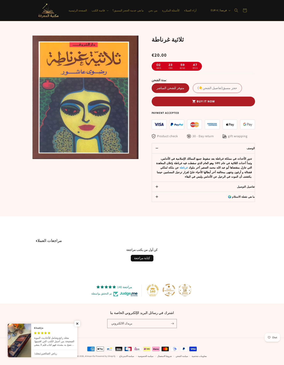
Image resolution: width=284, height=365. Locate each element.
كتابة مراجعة (142, 258)
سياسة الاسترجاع (126, 356)
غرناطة (184, 167)
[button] (99, 10)
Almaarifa (90, 356)
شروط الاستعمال (164, 356)
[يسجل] (172, 323)
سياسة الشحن (182, 356)
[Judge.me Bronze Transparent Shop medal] (169, 290)
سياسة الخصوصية (145, 356)
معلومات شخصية (199, 356)
